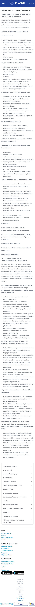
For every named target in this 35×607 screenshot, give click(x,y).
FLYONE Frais (5, 548)
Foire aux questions (10, 504)
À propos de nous (6, 533)
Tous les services (9, 481)
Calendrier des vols (6, 546)
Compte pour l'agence (7, 561)
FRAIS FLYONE (8, 489)
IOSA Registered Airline (20, 598)
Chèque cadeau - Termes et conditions (13, 521)
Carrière (3, 539)
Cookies (6, 512)
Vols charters (5, 570)
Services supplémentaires (12, 485)
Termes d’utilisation (10, 516)
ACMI (2, 568)
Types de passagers (7, 550)
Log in (32, 3)
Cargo (3, 566)
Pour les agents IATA (7, 563)
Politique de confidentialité (13, 508)
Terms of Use (11, 604)
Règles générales (6, 555)
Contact (3, 535)
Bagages (4, 552)
